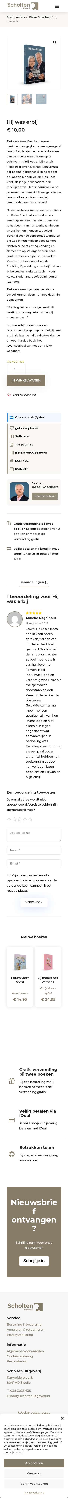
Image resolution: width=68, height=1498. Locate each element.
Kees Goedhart (45, 487)
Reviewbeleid (17, 1361)
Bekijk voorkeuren (34, 1483)
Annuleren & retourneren (25, 1329)
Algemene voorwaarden (25, 1351)
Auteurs (21, 17)
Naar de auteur (44, 496)
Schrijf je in (34, 1260)
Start (10, 17)
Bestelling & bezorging (24, 1324)
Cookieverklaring (20, 1356)
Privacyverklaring (34, 1492)
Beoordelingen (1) (34, 582)
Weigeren (34, 1473)
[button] (62, 1418)
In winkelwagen (26, 380)
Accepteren (34, 1463)
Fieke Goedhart (40, 17)
